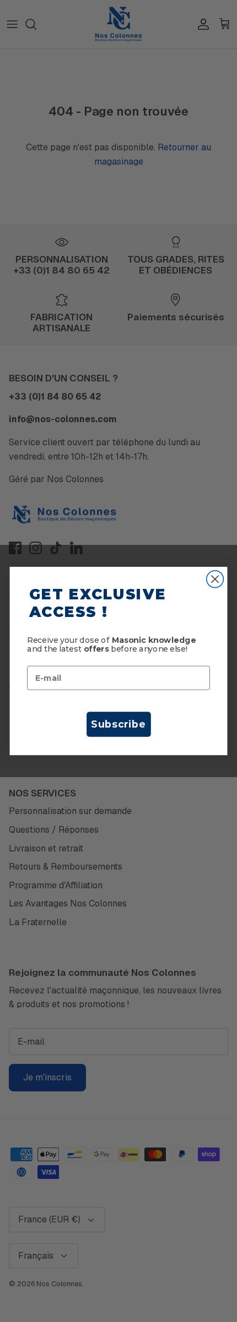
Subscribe (118, 724)
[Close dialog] (215, 579)
